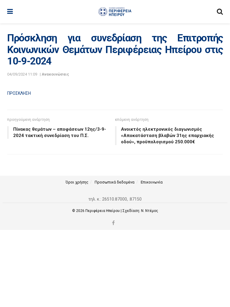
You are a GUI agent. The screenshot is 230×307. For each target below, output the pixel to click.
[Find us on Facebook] (113, 223)
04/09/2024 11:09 (22, 74)
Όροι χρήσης (77, 182)
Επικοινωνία (152, 182)
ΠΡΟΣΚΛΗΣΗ (19, 93)
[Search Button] (220, 11)
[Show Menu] (10, 11)
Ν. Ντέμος (149, 211)
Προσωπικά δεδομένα (114, 182)
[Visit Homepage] (115, 12)
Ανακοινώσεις (55, 74)
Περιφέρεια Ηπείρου (103, 211)
